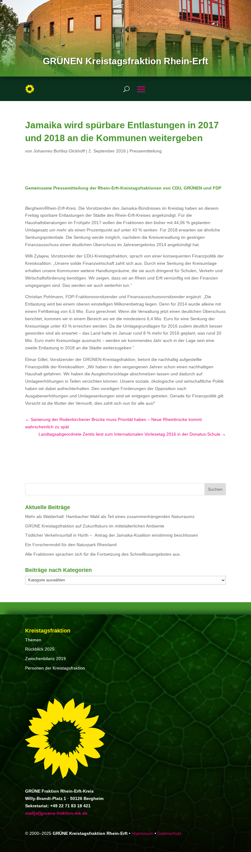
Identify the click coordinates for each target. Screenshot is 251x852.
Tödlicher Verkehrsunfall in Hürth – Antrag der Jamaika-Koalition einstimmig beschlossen (111, 535)
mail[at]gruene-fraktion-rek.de (56, 813)
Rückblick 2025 (39, 649)
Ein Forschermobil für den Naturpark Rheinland (71, 544)
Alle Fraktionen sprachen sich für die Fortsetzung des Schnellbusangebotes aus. (103, 554)
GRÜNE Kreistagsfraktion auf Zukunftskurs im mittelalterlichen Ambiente (94, 526)
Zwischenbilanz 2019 (45, 658)
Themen (33, 639)
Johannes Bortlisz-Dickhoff (59, 150)
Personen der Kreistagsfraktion (55, 668)
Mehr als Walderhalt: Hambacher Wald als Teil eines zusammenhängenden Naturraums (109, 516)
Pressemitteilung (145, 150)
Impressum (142, 833)
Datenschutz (169, 833)
